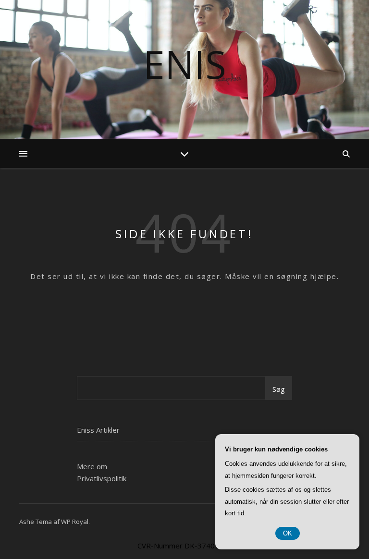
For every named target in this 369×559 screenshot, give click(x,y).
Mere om (92, 466)
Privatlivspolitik (101, 478)
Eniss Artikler (98, 430)
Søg (278, 389)
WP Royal (74, 521)
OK (287, 533)
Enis (184, 64)
